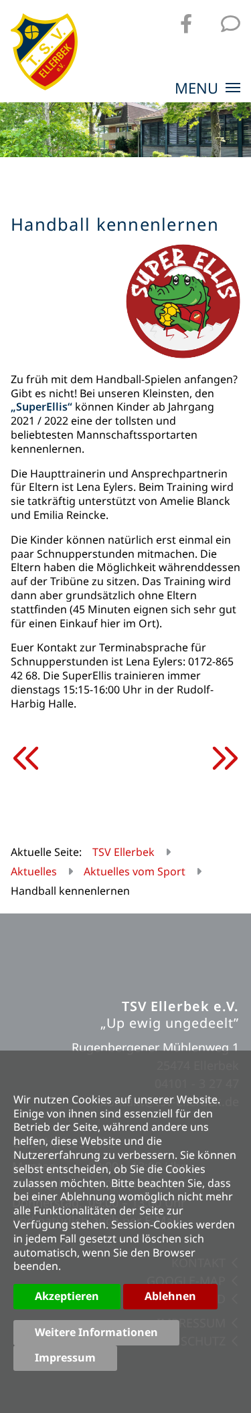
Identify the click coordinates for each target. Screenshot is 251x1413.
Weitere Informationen (96, 1332)
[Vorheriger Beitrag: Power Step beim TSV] (27, 758)
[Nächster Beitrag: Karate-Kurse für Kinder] (224, 758)
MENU (198, 89)
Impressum (65, 1357)
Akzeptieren (67, 1296)
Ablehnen (170, 1296)
